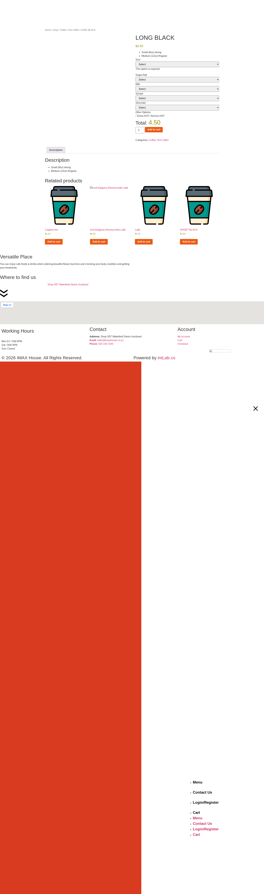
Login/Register (206, 802)
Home (48, 30)
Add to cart (153, 129)
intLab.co (166, 357)
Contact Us (202, 792)
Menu (197, 782)
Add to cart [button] (53, 241)
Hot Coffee (73, 30)
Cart (196, 812)
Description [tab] (56, 150)
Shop (55, 30)
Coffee (63, 30)
